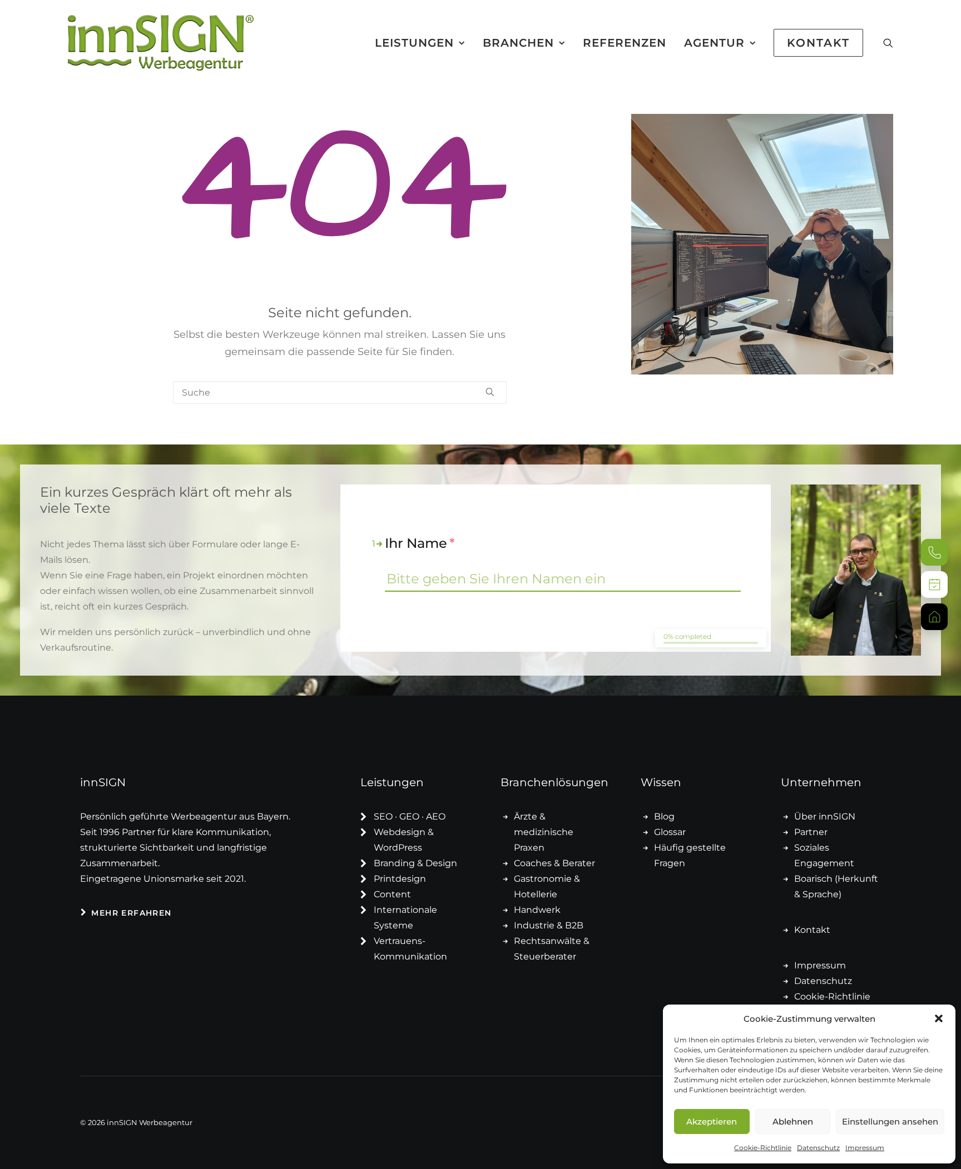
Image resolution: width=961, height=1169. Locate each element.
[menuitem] (420, 43)
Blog (664, 816)
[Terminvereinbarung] (934, 584)
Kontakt (812, 930)
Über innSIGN (824, 816)
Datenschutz (818, 1147)
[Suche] (340, 392)
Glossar (670, 832)
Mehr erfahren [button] (131, 913)
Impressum (864, 1147)
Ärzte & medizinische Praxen (543, 832)
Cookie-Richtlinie (762, 1147)
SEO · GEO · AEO (409, 816)
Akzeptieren (711, 1121)
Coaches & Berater (554, 863)
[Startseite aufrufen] (934, 616)
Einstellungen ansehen (890, 1121)
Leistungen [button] (414, 42)
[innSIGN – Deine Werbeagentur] (160, 43)
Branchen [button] (518, 42)
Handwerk (537, 910)
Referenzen (624, 42)
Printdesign (400, 878)
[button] (938, 1018)
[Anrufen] (934, 552)
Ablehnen (792, 1121)
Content (392, 894)
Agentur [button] (714, 42)
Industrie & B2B (548, 925)
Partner (811, 832)
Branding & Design (415, 863)
